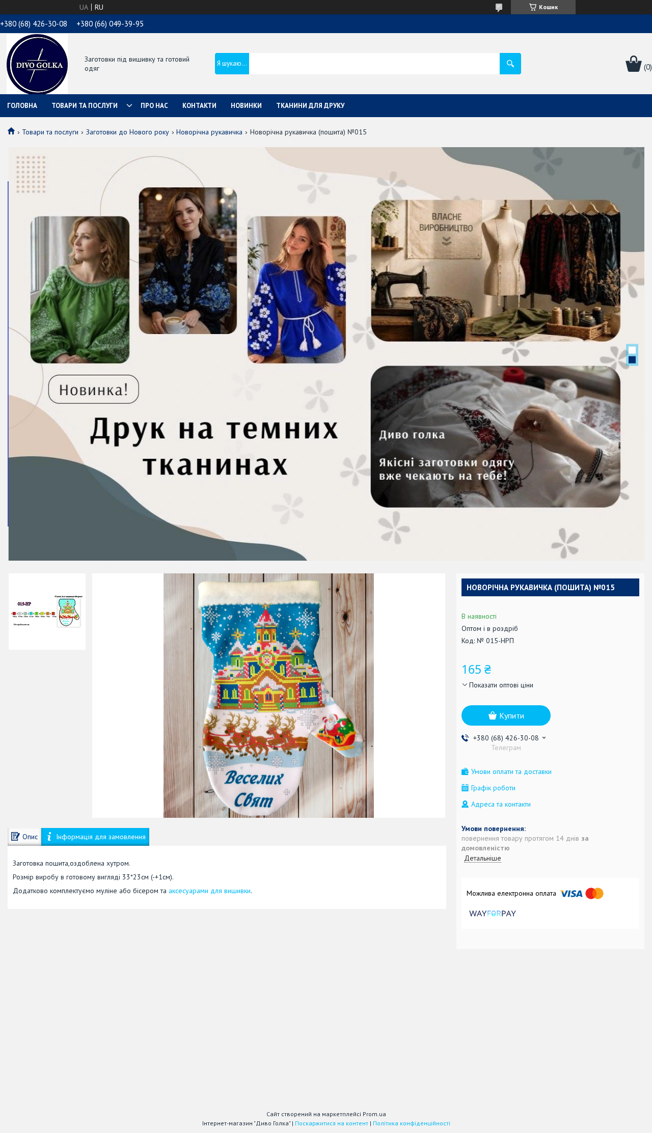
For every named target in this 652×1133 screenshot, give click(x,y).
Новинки (246, 105)
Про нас (154, 105)
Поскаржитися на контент (331, 1123)
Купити (511, 715)
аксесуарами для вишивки (210, 890)
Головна (22, 105)
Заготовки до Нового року (127, 131)
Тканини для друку (310, 105)
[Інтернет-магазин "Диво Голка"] (37, 65)
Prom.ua (374, 1114)
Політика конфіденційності (411, 1123)
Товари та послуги (84, 105)
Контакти (199, 105)
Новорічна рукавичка (209, 131)
